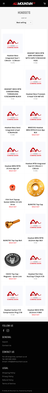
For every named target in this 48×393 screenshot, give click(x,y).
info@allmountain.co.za (17, 361)
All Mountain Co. (13, 391)
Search (5, 342)
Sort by (24, 18)
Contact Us (6, 345)
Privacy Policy (7, 376)
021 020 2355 (10, 359)
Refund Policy (7, 380)
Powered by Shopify (25, 391)
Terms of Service (9, 383)
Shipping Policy (8, 373)
